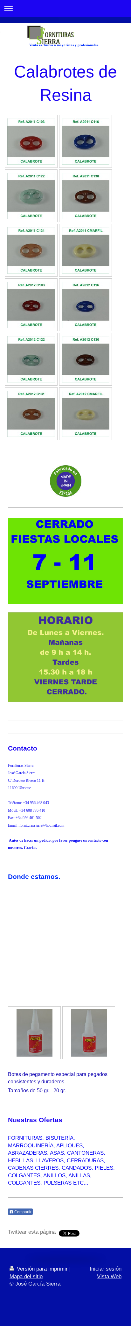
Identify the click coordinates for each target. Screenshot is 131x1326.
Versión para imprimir (42, 1269)
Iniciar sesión (105, 1269)
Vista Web (109, 1276)
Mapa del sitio (26, 1276)
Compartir (22, 1212)
